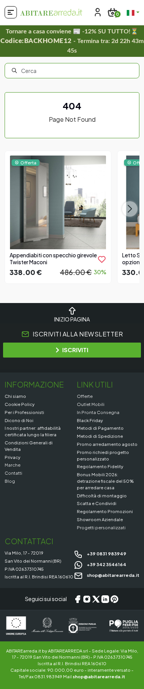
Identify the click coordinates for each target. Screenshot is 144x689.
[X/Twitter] (96, 599)
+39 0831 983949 (106, 553)
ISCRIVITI (75, 349)
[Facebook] (77, 599)
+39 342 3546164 (106, 564)
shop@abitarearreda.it (112, 575)
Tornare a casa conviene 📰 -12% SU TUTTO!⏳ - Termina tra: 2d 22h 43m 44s (72, 41)
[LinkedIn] (105, 599)
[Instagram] (86, 599)
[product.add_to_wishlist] (101, 259)
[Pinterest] (114, 599)
